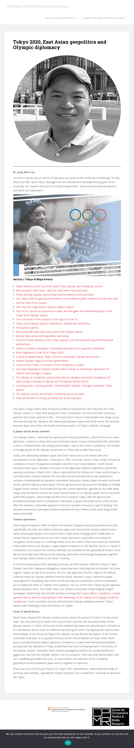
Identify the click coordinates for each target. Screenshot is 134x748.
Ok (67, 742)
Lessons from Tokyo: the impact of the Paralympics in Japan (50, 365)
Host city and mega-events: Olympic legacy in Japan (45, 307)
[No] (129, 739)
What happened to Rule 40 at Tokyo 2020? (40, 352)
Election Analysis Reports (60, 18)
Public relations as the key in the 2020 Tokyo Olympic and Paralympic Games (59, 286)
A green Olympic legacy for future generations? (42, 360)
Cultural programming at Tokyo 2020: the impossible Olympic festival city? (57, 356)
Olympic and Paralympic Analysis (38, 6)
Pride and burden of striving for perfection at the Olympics (48, 398)
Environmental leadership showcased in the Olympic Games (49, 331)
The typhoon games (27, 327)
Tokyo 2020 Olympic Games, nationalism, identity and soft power (53, 323)
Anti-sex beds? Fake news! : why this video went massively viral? (52, 290)
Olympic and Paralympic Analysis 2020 (104, 18)
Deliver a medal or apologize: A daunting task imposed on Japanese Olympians (60, 348)
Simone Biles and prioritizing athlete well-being (42, 336)
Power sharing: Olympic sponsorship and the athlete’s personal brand (55, 294)
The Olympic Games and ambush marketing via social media (50, 394)
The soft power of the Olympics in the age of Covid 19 (46, 319)
